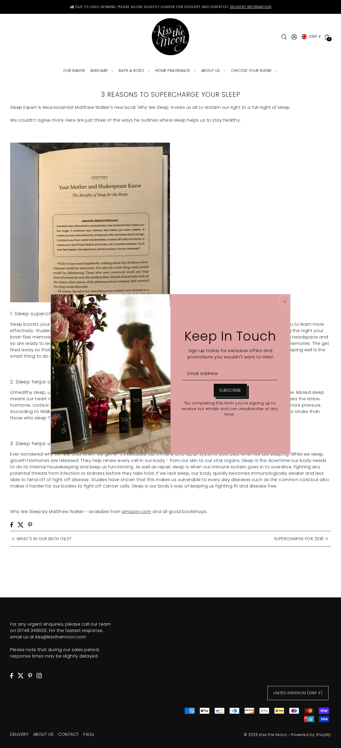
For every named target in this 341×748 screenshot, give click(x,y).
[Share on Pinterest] (30, 524)
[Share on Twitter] (21, 524)
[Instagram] (39, 675)
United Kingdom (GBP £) (297, 693)
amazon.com (136, 512)
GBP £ (315, 36)
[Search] (284, 37)
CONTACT (68, 734)
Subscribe (230, 390)
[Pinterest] (30, 675)
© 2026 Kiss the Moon (265, 734)
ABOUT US (43, 734)
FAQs (88, 734)
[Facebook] (11, 675)
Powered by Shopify (311, 734)
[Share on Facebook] (11, 524)
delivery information (250, 6)
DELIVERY (19, 734)
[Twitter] (21, 675)
